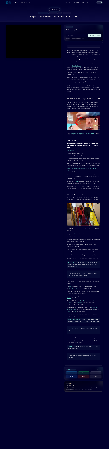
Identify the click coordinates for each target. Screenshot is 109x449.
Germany (75, 311)
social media (75, 314)
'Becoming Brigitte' (76, 66)
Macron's (78, 170)
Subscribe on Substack (95, 35)
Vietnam (92, 170)
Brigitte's (76, 181)
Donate (83, 2)
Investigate (77, 2)
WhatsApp (84, 372)
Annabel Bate (71, 150)
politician (71, 286)
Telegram (71, 372)
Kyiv (94, 309)
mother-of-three (73, 288)
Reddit (83, 376)
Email (96, 376)
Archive (71, 2)
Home (66, 2)
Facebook (71, 376)
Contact (88, 2)
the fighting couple (76, 233)
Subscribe (99, 2)
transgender (81, 302)
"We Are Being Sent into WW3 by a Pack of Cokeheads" (82, 133)
